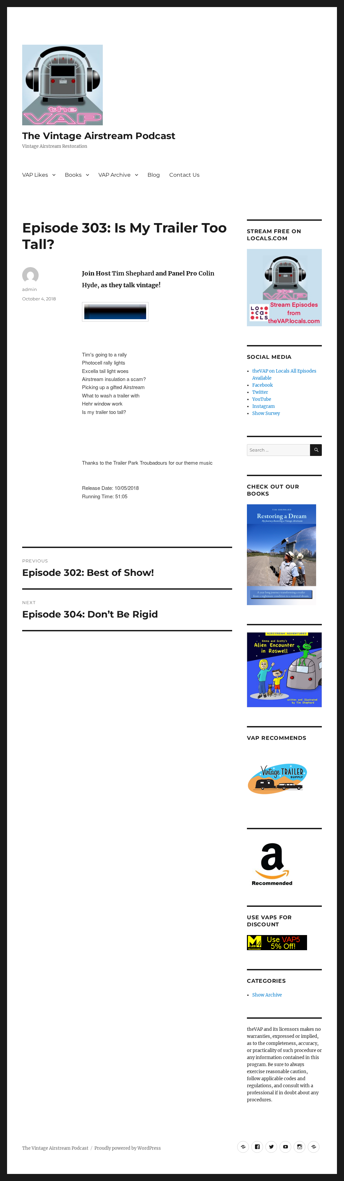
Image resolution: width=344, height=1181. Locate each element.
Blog (153, 175)
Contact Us (184, 175)
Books (73, 175)
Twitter (260, 392)
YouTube (261, 399)
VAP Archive (114, 175)
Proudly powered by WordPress (127, 1148)
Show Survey (266, 413)
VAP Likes (35, 175)
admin (29, 289)
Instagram (263, 406)
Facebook (262, 385)
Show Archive (267, 995)
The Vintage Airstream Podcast (98, 135)
